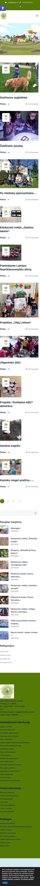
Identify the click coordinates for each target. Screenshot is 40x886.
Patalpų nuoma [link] (5, 843)
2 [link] (7, 501)
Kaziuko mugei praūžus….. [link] (17, 480)
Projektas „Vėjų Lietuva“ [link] (15, 322)
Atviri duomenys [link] (5, 777)
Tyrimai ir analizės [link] (6, 808)
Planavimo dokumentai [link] (7, 730)
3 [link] (13, 501)
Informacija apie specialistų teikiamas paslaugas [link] (16, 827)
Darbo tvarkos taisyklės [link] (8, 752)
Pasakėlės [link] (5, 659)
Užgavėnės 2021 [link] (10, 362)
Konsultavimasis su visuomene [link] (10, 781)
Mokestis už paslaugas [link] (7, 823)
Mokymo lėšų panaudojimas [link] (9, 758)
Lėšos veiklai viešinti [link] (7, 762)
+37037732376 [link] (27, 2)
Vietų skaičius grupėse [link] (7, 836)
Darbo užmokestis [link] (6, 739)
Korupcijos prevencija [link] (7, 793)
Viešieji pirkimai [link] (5, 755)
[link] (3, 8)
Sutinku (5, 883)
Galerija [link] (4, 651)
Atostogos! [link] (15, 528)
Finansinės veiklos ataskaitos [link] (9, 736)
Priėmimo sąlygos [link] (6, 830)
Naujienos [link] (5, 655)
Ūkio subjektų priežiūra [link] (7, 768)
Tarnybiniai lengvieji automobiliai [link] (11, 765)
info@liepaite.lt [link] (13, 2)
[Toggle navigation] (37, 16)
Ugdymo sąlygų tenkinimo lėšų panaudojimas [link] (15, 743)
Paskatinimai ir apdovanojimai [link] (9, 771)
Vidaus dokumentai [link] (6, 774)
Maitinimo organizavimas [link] (8, 833)
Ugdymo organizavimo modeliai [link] (10, 839)
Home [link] (15, 40)
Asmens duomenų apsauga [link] (9, 796)
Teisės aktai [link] (4, 802)
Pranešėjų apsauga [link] (6, 799)
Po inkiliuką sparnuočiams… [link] (18, 193)
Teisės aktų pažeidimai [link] (7, 805)
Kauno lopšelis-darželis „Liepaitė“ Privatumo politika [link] (18, 878)
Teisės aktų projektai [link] (7, 812)
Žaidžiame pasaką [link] (11, 145)
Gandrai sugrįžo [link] (10, 445)
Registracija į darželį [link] (6, 749)
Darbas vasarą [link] (4, 846)
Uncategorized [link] (6, 662)
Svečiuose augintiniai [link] (13, 97)
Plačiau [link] (3, 104)
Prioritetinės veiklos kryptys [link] (9, 733)
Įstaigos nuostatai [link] (6, 727)
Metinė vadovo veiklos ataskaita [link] (10, 746)
